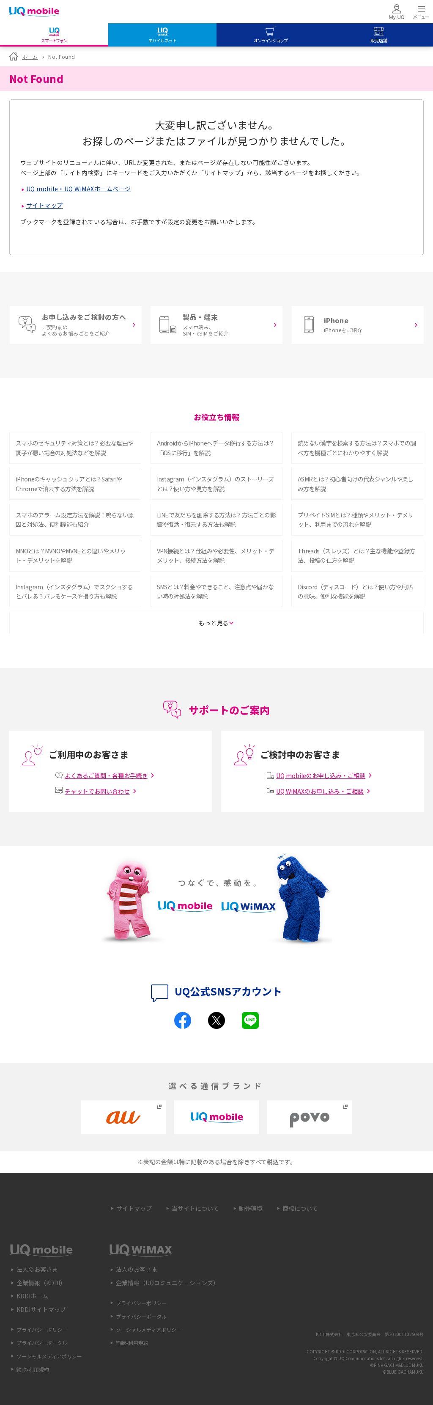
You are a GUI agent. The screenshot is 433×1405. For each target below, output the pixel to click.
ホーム (30, 56)
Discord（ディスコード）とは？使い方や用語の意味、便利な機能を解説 (355, 591)
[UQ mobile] (33, 12)
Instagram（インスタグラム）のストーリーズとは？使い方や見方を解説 (215, 483)
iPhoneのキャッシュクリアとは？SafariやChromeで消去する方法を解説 (69, 483)
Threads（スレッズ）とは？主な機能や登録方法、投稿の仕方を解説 (356, 555)
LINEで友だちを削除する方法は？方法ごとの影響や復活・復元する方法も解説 (216, 519)
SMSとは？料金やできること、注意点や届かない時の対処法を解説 (215, 591)
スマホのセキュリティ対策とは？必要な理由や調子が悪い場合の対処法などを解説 (74, 447)
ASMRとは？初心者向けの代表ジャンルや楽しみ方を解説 (356, 483)
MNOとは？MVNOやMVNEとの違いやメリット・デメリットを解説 (71, 555)
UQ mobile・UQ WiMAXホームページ (78, 188)
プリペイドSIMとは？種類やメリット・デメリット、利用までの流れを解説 (356, 519)
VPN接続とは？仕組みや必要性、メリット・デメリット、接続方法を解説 (215, 555)
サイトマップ (44, 205)
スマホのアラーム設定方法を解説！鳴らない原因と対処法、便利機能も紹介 (75, 519)
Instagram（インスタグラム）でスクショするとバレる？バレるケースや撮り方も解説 (74, 591)
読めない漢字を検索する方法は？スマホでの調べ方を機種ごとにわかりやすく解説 (357, 447)
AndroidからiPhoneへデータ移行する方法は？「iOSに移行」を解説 (215, 447)
